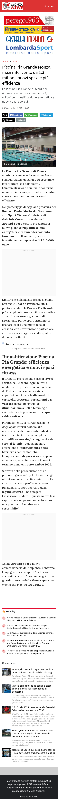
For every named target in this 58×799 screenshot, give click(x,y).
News (15, 61)
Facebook (17, 115)
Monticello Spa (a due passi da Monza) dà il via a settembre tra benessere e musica (33, 751)
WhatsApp (32, 115)
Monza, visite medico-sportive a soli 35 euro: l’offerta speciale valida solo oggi (32, 671)
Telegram (47, 115)
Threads (9, 120)
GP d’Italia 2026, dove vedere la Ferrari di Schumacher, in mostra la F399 (33, 709)
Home (6, 61)
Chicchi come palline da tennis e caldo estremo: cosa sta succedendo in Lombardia (32, 688)
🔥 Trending (8, 611)
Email (22, 120)
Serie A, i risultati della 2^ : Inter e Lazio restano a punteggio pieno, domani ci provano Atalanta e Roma (32, 733)
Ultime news (8, 663)
